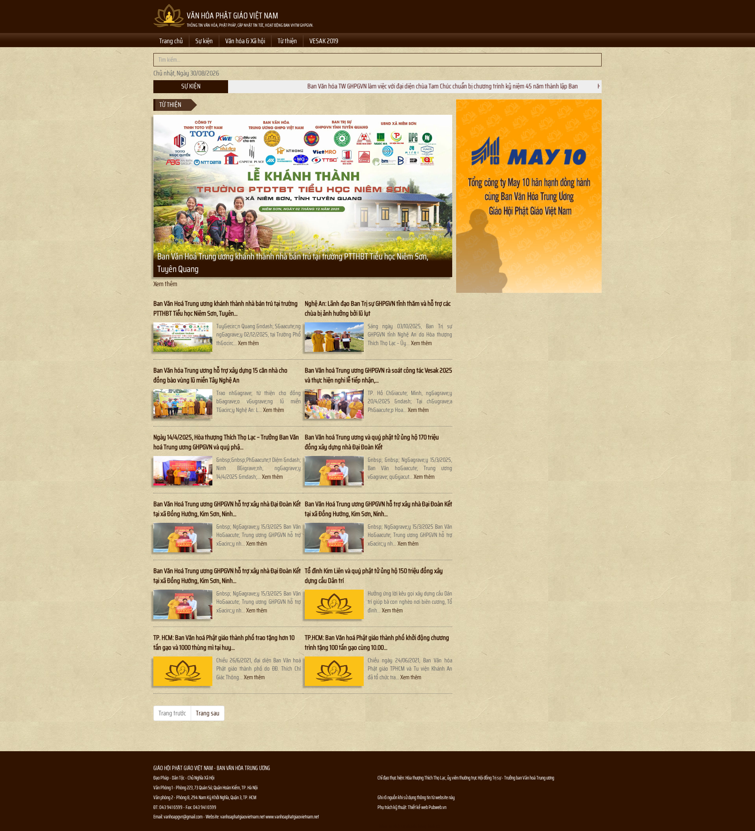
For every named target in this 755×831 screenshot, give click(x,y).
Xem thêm (165, 283)
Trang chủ (171, 40)
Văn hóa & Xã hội (245, 40)
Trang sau (207, 713)
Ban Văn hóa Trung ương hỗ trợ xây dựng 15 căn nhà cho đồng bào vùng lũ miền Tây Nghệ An (220, 375)
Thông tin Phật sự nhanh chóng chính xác (409, 826)
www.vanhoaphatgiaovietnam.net (292, 816)
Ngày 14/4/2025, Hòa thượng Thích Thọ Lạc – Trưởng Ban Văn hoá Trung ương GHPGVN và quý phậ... (226, 442)
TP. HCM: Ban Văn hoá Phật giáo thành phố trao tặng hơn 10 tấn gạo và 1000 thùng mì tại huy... (224, 642)
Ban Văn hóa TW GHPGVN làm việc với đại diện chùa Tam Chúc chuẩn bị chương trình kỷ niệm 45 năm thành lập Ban (397, 86)
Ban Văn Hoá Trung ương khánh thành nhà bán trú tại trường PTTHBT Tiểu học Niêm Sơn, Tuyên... (225, 308)
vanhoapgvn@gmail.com (183, 816)
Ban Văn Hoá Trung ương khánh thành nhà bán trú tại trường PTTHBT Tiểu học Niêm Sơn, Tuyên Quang (292, 262)
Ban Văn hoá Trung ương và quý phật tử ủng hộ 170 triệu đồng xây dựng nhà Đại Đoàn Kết (372, 442)
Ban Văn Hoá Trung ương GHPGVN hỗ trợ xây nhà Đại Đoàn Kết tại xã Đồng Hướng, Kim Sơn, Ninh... (227, 508)
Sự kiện (204, 40)
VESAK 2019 (323, 40)
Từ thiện (287, 40)
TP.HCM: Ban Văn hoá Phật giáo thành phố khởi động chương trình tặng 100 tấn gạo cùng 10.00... (377, 642)
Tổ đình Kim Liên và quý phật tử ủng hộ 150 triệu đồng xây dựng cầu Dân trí (374, 575)
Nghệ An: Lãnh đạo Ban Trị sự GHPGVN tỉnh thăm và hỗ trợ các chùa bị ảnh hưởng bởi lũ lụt (378, 308)
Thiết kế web (418, 807)
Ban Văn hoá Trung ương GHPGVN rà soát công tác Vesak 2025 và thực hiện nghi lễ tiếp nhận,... (378, 375)
